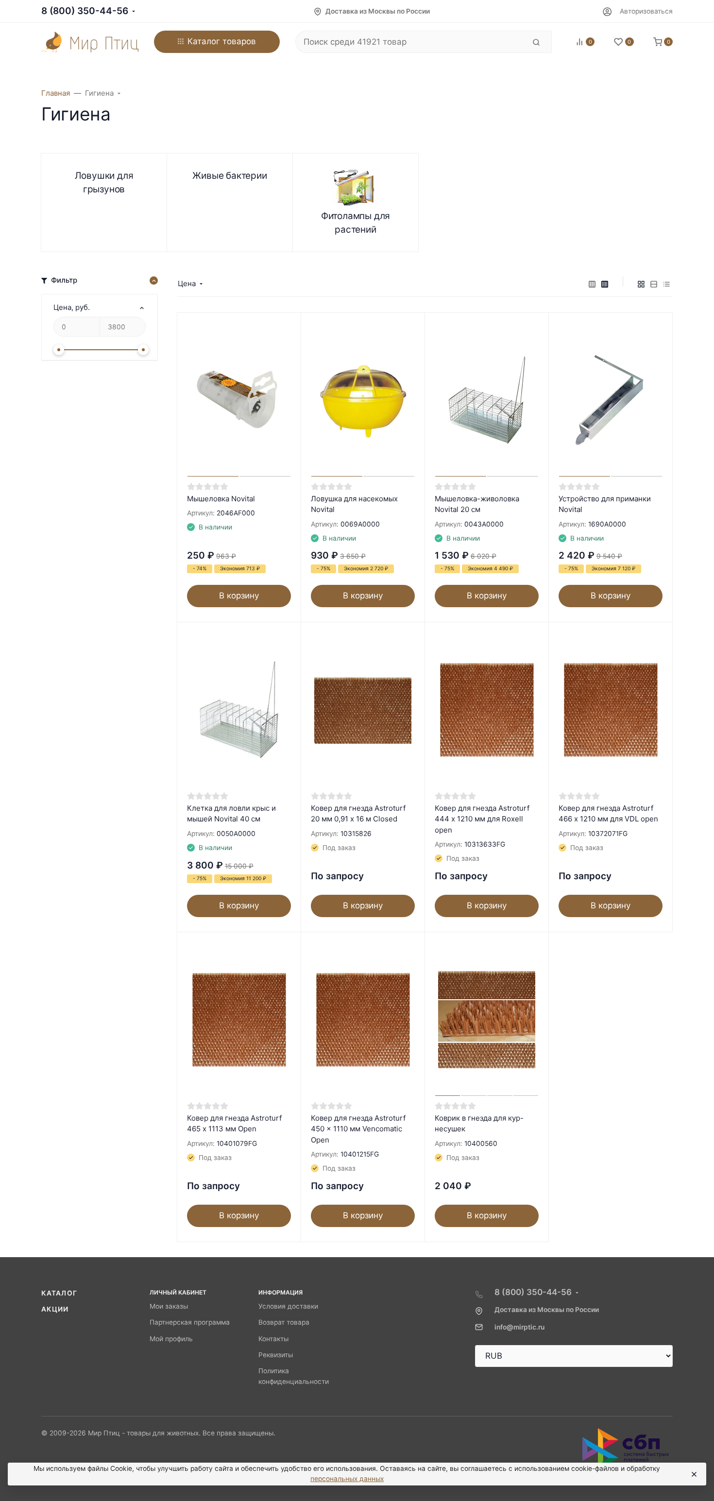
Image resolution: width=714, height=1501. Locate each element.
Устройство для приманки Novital (605, 504)
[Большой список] (604, 283)
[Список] (653, 283)
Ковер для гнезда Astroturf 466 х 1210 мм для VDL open (608, 813)
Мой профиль (171, 1339)
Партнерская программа (190, 1322)
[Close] (694, 1474)
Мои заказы (169, 1306)
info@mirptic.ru (519, 1327)
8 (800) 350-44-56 (84, 11)
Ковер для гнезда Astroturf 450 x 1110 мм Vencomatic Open (358, 1128)
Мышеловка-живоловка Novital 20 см (477, 504)
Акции (55, 1309)
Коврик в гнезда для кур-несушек (479, 1123)
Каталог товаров (221, 41)
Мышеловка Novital (221, 498)
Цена (187, 283)
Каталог (59, 1293)
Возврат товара (283, 1322)
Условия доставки (288, 1306)
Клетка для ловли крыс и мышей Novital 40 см (231, 813)
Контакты (273, 1339)
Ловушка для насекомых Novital (354, 504)
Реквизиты (275, 1355)
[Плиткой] (641, 283)
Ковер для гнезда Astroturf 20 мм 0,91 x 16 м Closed (358, 813)
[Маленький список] (592, 283)
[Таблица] (666, 283)
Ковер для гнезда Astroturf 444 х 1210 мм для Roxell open (482, 819)
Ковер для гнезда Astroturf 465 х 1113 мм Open (234, 1123)
